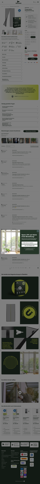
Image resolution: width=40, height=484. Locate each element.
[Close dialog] (38, 231)
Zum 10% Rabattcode (29, 245)
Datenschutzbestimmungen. (29, 249)
